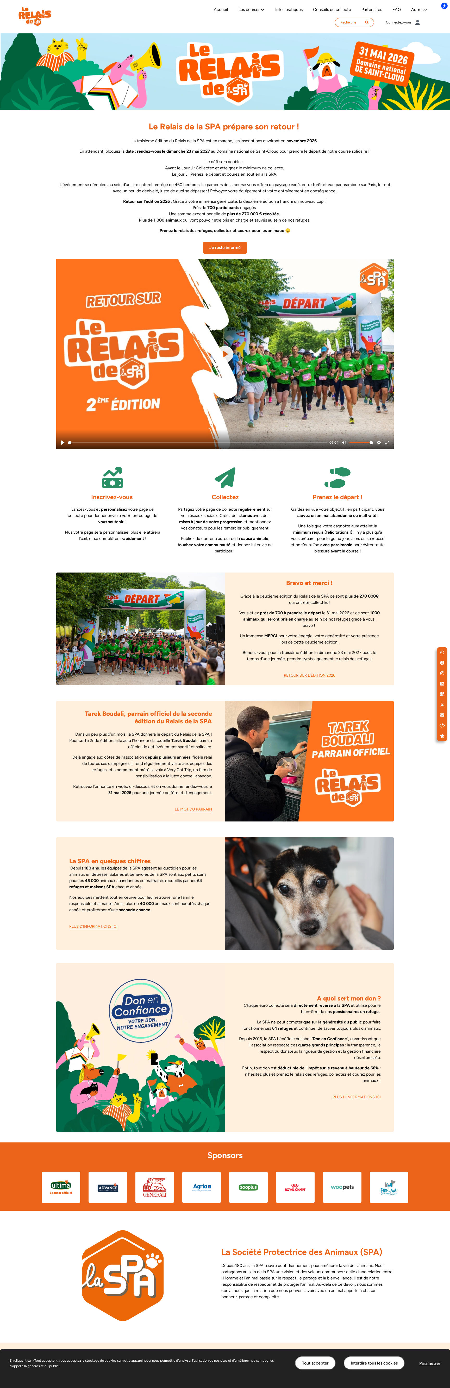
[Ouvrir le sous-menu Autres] (425, 9)
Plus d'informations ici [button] (93, 926)
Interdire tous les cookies (374, 1363)
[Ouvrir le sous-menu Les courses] (262, 9)
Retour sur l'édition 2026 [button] (309, 675)
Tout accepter (315, 1363)
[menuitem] (221, 10)
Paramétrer (429, 1363)
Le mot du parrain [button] (193, 809)
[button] (442, 652)
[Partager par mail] (442, 715)
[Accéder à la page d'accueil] (35, 16)
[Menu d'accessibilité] (444, 6)
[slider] (197, 442)
